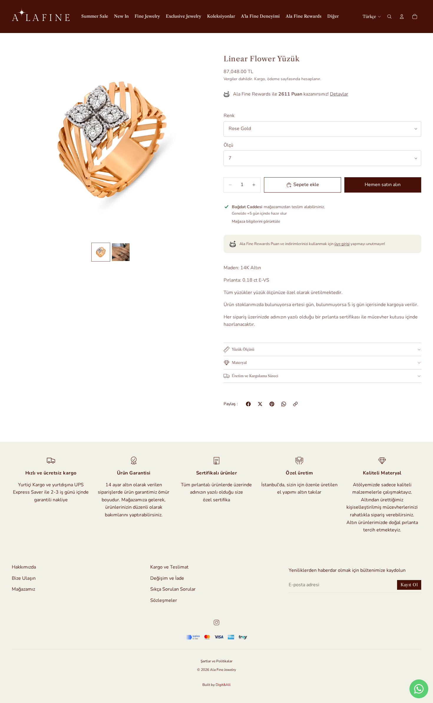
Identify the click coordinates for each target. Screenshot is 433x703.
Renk (229, 115)
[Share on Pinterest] (272, 404)
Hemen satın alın (383, 184)
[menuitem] (333, 16)
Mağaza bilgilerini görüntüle (256, 221)
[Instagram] (216, 622)
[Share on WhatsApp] (283, 404)
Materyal (239, 362)
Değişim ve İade (167, 578)
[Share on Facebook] (248, 404)
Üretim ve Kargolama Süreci (255, 376)
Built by (216, 684)
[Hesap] (401, 16)
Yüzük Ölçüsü (243, 349)
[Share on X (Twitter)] (260, 404)
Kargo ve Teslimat (169, 567)
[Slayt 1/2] (101, 252)
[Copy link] (295, 404)
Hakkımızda (24, 567)
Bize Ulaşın (24, 578)
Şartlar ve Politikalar (216, 661)
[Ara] (389, 16)
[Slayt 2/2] (121, 252)
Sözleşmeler (163, 600)
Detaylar (339, 94)
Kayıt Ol (409, 584)
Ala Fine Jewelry (223, 669)
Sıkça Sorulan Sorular (173, 589)
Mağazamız (23, 589)
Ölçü (228, 145)
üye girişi (342, 244)
